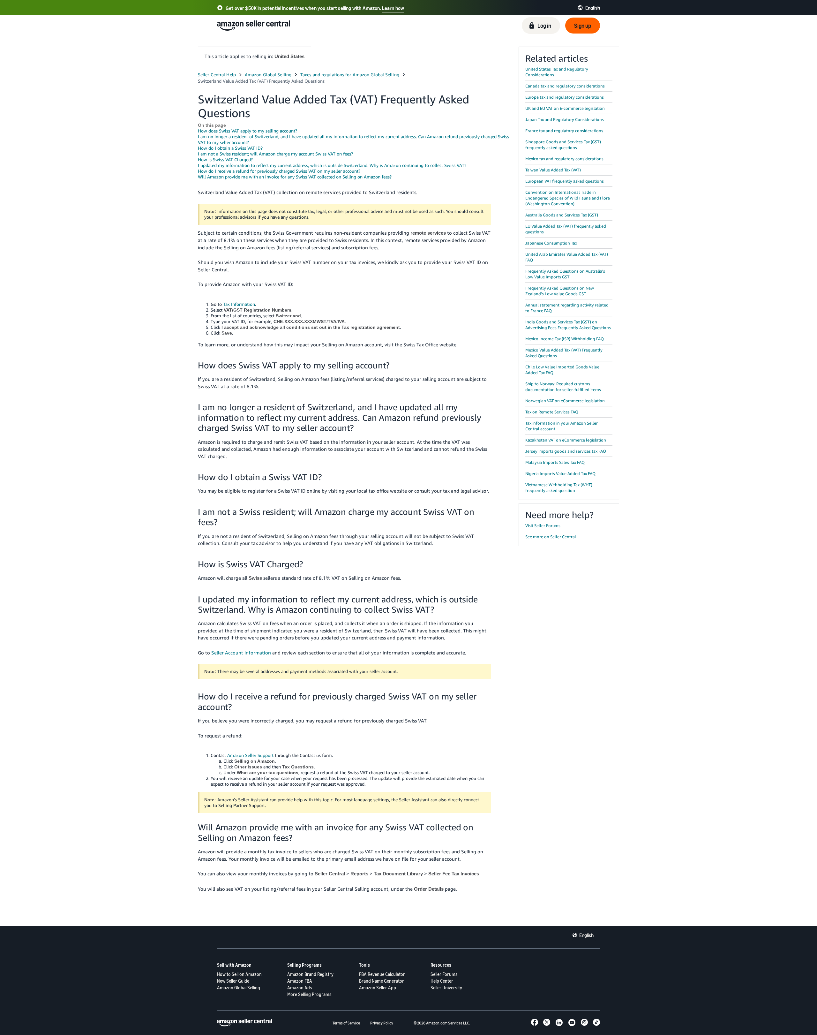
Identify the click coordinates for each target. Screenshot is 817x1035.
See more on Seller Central (550, 536)
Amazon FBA (299, 981)
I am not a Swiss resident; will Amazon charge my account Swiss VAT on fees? (275, 153)
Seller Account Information (241, 652)
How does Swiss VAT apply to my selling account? (247, 130)
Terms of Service (346, 1023)
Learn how (393, 8)
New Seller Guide (233, 981)
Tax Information (239, 304)
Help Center (442, 981)
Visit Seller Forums (542, 525)
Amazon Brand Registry (310, 974)
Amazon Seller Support (250, 755)
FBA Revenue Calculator (382, 974)
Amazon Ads (299, 987)
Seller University (446, 987)
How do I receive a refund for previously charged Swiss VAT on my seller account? (279, 171)
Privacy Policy (381, 1023)
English (586, 935)
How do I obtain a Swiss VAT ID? (230, 148)
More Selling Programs (309, 994)
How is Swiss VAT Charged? (225, 159)
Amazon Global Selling (238, 987)
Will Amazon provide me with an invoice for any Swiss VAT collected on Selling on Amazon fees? (295, 176)
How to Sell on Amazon (239, 974)
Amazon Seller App (377, 987)
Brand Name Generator (381, 981)
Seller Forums (444, 974)
